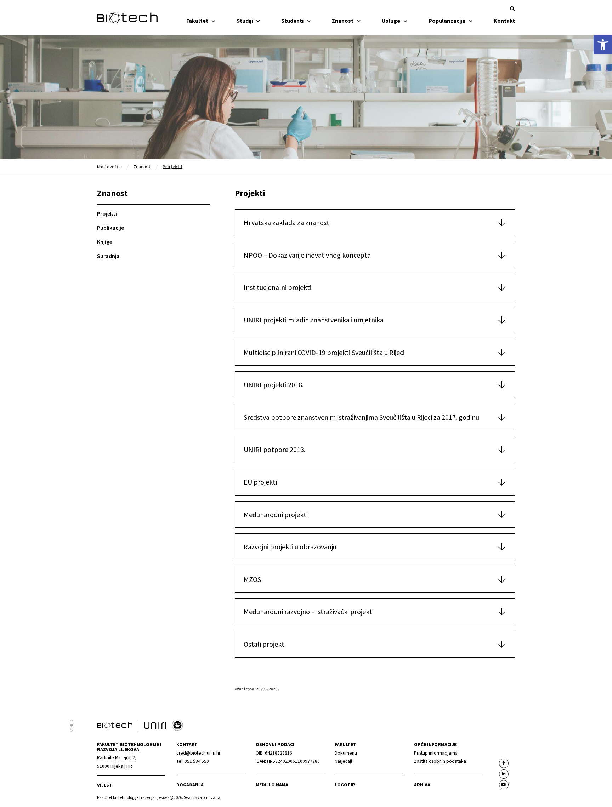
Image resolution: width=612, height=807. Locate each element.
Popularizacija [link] (447, 20)
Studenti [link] (292, 20)
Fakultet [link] (197, 20)
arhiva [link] (422, 785)
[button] (512, 8)
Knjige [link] (104, 241)
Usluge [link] (391, 20)
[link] (603, 44)
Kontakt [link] (504, 20)
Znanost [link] (342, 20)
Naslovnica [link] (109, 166)
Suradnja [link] (108, 255)
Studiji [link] (245, 20)
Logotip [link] (345, 785)
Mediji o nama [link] (272, 785)
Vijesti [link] (105, 785)
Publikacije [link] (110, 227)
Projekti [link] (107, 213)
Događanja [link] (190, 785)
